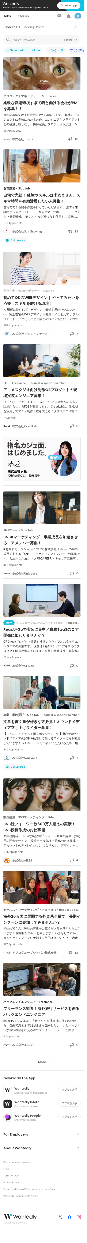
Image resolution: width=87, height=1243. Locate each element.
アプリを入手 (69, 1089)
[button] (43, 1078)
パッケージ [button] (56, 50)
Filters (68, 40)
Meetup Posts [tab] (34, 27)
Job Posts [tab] (12, 27)
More (42, 1062)
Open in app (68, 5)
